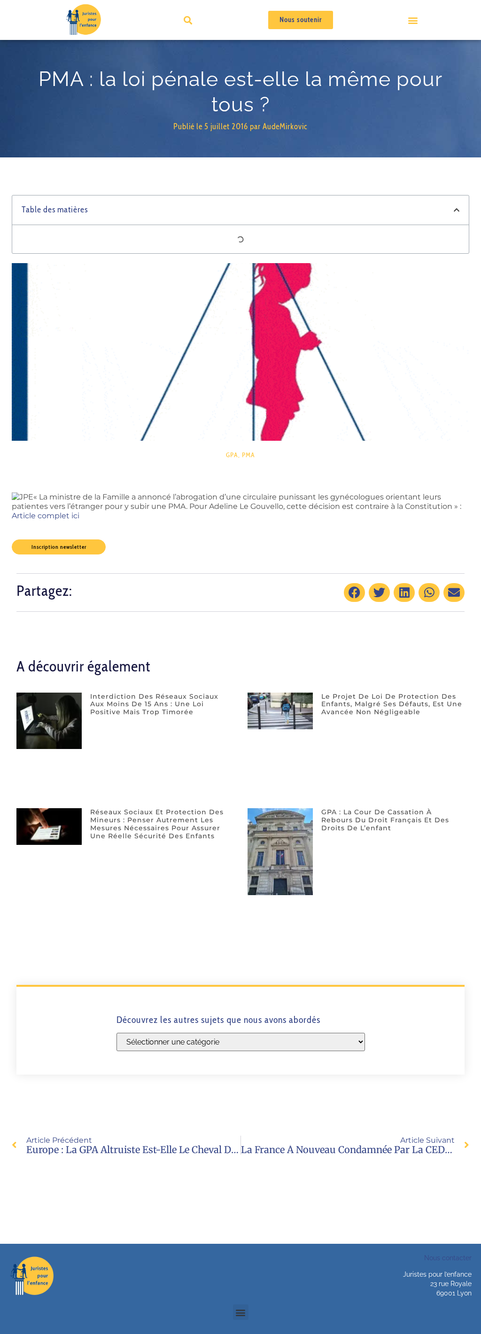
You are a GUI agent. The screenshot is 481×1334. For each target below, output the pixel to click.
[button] (413, 20)
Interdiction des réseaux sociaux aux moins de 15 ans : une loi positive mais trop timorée (154, 704)
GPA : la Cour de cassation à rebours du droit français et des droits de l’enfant (385, 820)
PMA (248, 455)
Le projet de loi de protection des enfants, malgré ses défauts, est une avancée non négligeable (391, 704)
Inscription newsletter (58, 546)
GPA (232, 455)
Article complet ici (45, 515)
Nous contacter (448, 1258)
